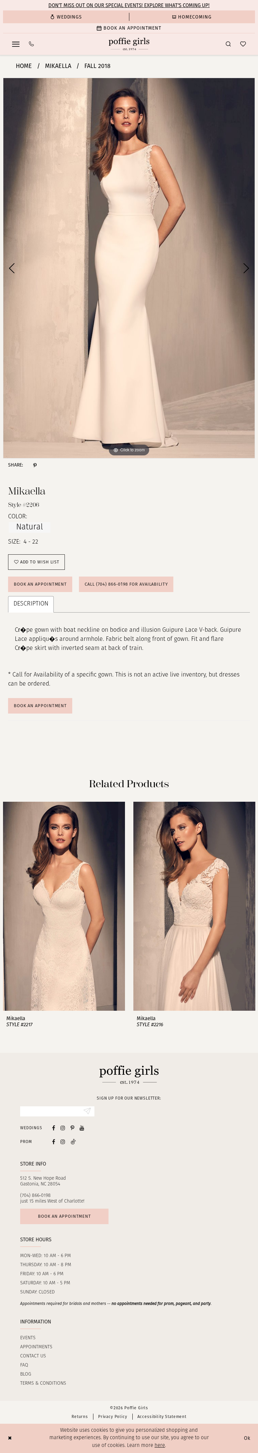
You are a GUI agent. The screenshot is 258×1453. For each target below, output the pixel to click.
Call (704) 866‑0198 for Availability (126, 584)
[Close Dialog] (10, 1438)
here (160, 1445)
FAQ (24, 1365)
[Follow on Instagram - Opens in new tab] (63, 1141)
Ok (247, 1438)
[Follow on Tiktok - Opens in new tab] (73, 1141)
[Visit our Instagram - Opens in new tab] (63, 1128)
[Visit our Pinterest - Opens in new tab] (72, 1128)
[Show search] (228, 43)
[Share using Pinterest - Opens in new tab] (35, 465)
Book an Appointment (40, 584)
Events (28, 1338)
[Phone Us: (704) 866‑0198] (31, 43)
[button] (15, 44)
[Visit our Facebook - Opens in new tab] (53, 1128)
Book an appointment (64, 1216)
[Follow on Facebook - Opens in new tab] (53, 1141)
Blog (25, 1374)
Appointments (36, 1347)
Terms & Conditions (43, 1383)
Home (24, 66)
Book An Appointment (40, 705)
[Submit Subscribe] (87, 1111)
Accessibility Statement (161, 1416)
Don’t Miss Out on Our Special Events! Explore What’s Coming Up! (129, 5)
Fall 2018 (97, 66)
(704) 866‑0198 (35, 1195)
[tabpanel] (129, 268)
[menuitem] (66, 16)
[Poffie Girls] (129, 44)
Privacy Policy (112, 1416)
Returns (80, 1416)
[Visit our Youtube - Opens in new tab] (82, 1128)
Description (30, 604)
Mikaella (58, 66)
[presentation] (64, 906)
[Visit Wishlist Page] (243, 44)
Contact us (33, 1356)
